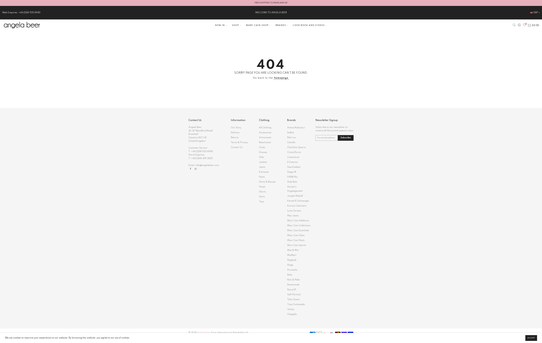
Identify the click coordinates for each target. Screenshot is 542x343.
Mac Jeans (293, 216)
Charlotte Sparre (296, 147)
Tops (261, 202)
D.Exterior (292, 162)
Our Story (236, 128)
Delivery (235, 133)
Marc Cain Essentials (298, 230)
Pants (262, 177)
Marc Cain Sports (296, 245)
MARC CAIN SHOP (257, 25)
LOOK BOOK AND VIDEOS (309, 25)
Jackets (263, 162)
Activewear (265, 137)
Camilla (291, 142)
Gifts (261, 157)
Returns (235, 137)
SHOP (235, 25)
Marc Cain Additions (298, 221)
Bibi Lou (291, 137)
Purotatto (292, 270)
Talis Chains (293, 299)
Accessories (265, 133)
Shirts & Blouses (267, 182)
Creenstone (293, 157)
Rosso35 (291, 290)
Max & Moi (293, 250)
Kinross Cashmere (296, 206)
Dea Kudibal (293, 167)
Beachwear (265, 142)
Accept (531, 338)
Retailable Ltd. (241, 333)
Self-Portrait (294, 295)
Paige (290, 265)
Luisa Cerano (294, 211)
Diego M (291, 172)
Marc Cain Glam (296, 235)
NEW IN (220, 25)
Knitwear (264, 172)
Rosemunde (293, 285)
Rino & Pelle (293, 280)
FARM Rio (292, 177)
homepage (281, 78)
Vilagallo (292, 314)
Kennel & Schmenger (298, 201)
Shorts (262, 192)
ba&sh (290, 133)
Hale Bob (292, 182)
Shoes (262, 187)
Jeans (262, 167)
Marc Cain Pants (296, 240)
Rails (289, 275)
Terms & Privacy (239, 142)
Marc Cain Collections (298, 226)
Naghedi (291, 260)
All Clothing (265, 128)
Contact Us (236, 147)
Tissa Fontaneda (296, 304)
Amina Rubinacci (296, 128)
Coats (262, 147)
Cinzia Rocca (294, 152)
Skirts (262, 197)
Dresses (263, 152)
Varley (290, 309)
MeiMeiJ (291, 255)
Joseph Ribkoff (295, 196)
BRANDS (281, 25)
